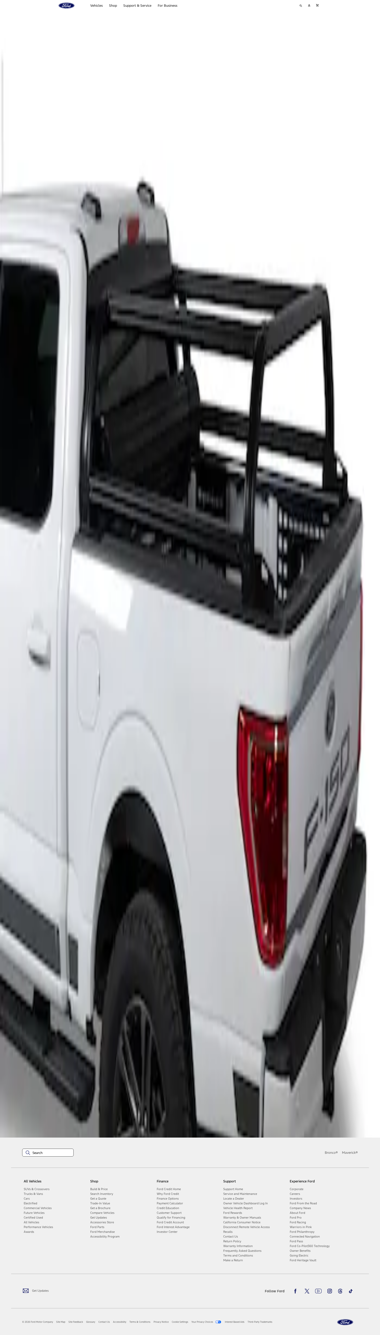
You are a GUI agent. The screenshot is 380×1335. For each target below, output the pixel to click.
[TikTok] (350, 1291)
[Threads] (340, 1291)
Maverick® (350, 1152)
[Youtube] (318, 1291)
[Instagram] (329, 1291)
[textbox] (48, 1153)
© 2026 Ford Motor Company (37, 1322)
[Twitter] (307, 1291)
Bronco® (331, 1152)
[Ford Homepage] (345, 1322)
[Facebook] (296, 1291)
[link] (60, 1322)
